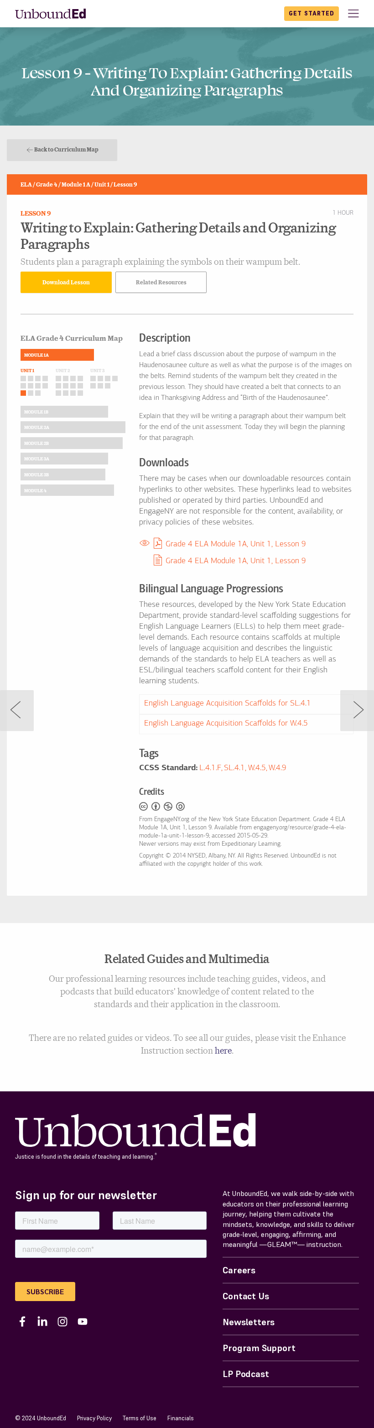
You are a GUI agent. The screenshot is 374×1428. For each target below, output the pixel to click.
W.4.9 (277, 768)
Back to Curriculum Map (66, 149)
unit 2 (63, 370)
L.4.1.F (210, 768)
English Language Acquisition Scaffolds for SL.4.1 (227, 704)
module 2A (36, 427)
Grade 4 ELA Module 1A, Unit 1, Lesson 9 (236, 544)
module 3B (36, 474)
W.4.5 (257, 768)
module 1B (36, 412)
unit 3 (97, 370)
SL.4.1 (234, 768)
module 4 (35, 490)
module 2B (36, 443)
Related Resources (161, 282)
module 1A (36, 355)
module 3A (36, 458)
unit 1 (27, 370)
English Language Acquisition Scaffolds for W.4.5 (226, 724)
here (223, 1050)
